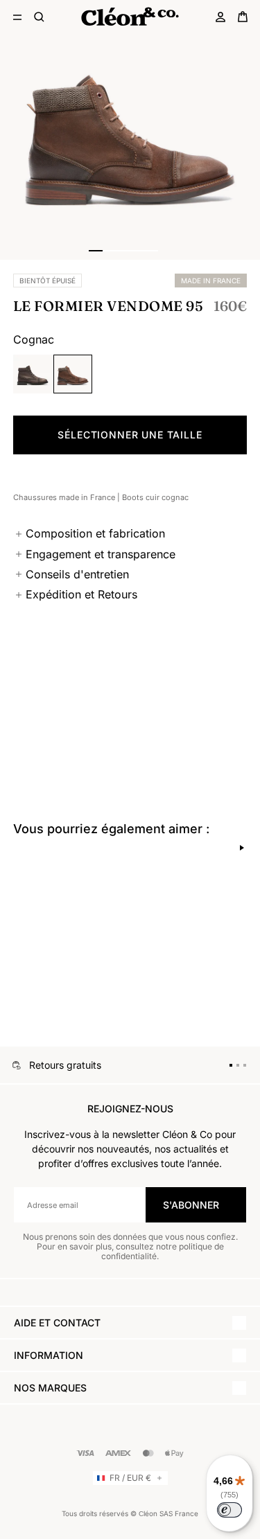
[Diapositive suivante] (242, 847)
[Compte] (220, 16)
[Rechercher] (39, 16)
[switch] (229, 1510)
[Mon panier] (243, 16)
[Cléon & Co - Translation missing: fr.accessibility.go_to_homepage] (130, 16)
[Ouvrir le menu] (17, 16)
